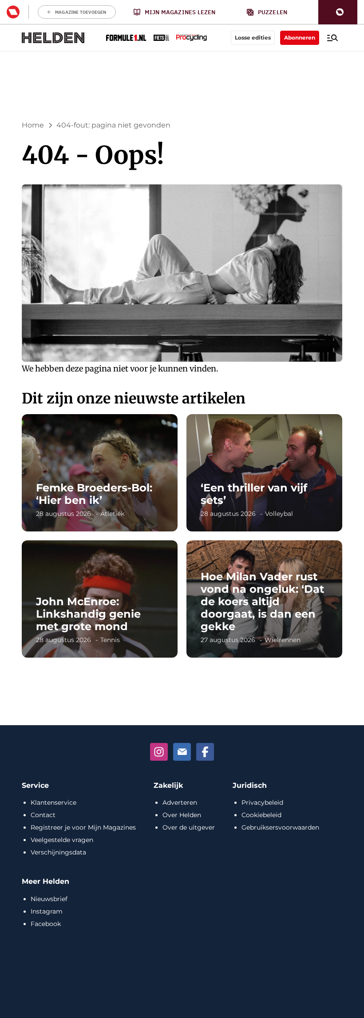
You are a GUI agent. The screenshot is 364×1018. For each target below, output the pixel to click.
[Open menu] (332, 37)
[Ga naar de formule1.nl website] (126, 38)
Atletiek (112, 514)
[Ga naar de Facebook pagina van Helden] (205, 752)
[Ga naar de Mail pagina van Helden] (182, 752)
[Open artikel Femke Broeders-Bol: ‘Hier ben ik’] (100, 472)
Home (33, 125)
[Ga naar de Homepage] (53, 37)
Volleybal (279, 514)
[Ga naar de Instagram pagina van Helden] (159, 752)
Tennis (110, 640)
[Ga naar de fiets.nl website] (161, 38)
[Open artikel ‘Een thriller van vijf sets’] (264, 472)
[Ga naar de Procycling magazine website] (191, 38)
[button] (337, 12)
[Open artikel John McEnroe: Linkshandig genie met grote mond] (100, 599)
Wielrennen (283, 640)
